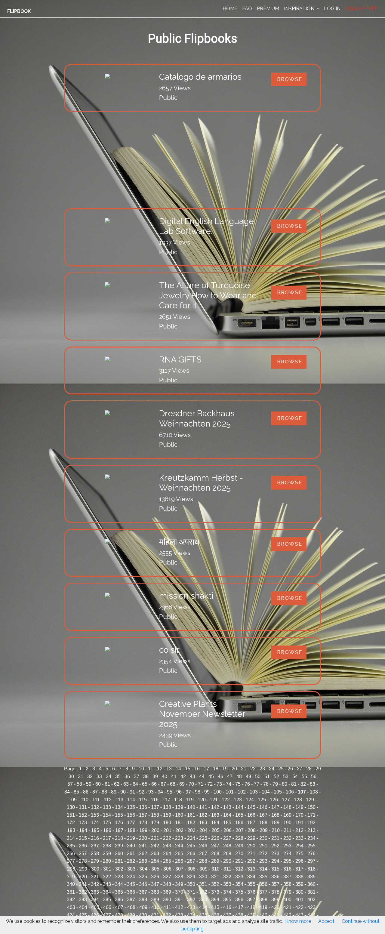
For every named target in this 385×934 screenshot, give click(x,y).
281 (119, 861)
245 (191, 845)
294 (275, 861)
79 (275, 784)
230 (263, 838)
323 (119, 876)
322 (107, 876)
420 (275, 907)
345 (131, 884)
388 (143, 899)
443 (299, 915)
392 (191, 899)
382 (71, 899)
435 (203, 915)
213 (311, 830)
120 (202, 799)
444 (311, 915)
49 (248, 776)
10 (141, 768)
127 (286, 799)
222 (167, 838)
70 (191, 784)
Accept (326, 921)
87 (95, 791)
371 (191, 892)
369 (167, 892)
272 (263, 853)
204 (203, 830)
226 (215, 838)
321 (95, 876)
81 (294, 784)
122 (226, 799)
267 (203, 853)
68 (172, 784)
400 (287, 899)
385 (107, 899)
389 (155, 899)
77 (256, 784)
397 (251, 899)
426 (95, 915)
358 (287, 884)
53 (285, 776)
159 (167, 815)
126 (274, 799)
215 (83, 838)
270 (239, 853)
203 (191, 830)
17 (206, 768)
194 (83, 830)
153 (95, 815)
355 (251, 884)
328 (179, 876)
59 (88, 784)
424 (71, 915)
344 (119, 884)
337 (287, 876)
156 (131, 815)
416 (227, 907)
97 (188, 791)
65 (144, 784)
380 (299, 892)
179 (155, 822)
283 (143, 861)
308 (191, 868)
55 (304, 776)
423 (311, 907)
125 (262, 799)
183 (203, 822)
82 (303, 784)
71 (200, 784)
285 (167, 861)
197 (119, 830)
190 (287, 822)
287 (191, 861)
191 (299, 822)
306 (167, 868)
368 (155, 892)
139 (179, 807)
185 (227, 822)
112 (108, 799)
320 (83, 876)
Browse (289, 79)
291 (239, 861)
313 (251, 868)
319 (71, 876)
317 (299, 868)
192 (311, 822)
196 (107, 830)
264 (167, 853)
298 (71, 868)
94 (160, 791)
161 (191, 815)
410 (155, 907)
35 (118, 776)
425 (83, 915)
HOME (230, 8)
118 (178, 799)
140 (191, 807)
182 (191, 822)
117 (166, 799)
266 (191, 853)
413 (191, 907)
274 (287, 853)
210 (276, 830)
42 (183, 776)
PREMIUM (268, 8)
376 (251, 892)
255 (311, 845)
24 (271, 768)
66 (154, 784)
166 (251, 815)
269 (227, 853)
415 (215, 907)
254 (299, 845)
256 (71, 853)
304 (143, 868)
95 (169, 791)
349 (179, 884)
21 (243, 768)
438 (239, 915)
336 (275, 876)
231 (275, 838)
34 (108, 776)
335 (263, 876)
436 (215, 915)
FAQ (247, 8)
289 (215, 861)
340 (71, 884)
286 (179, 861)
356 (263, 884)
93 (151, 791)
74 (228, 784)
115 (143, 799)
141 (203, 807)
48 (239, 776)
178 (143, 822)
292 (251, 861)
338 (299, 876)
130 (71, 807)
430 (143, 915)
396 (239, 899)
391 (179, 899)
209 (264, 830)
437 (227, 915)
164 (227, 815)
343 (107, 884)
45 (211, 776)
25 (281, 768)
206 (227, 830)
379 (287, 892)
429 (131, 915)
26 (290, 768)
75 (238, 784)
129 (310, 799)
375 (239, 892)
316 (287, 868)
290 (227, 861)
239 (119, 845)
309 (203, 868)
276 (311, 853)
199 (143, 830)
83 (312, 784)
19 (225, 768)
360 (311, 884)
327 (167, 876)
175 (107, 822)
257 (83, 853)
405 (95, 907)
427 (107, 915)
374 (227, 892)
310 (215, 868)
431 (155, 915)
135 (131, 807)
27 (299, 768)
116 (155, 799)
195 (95, 830)
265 (179, 853)
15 (187, 768)
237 (95, 845)
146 (263, 807)
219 (131, 838)
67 (163, 784)
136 (143, 807)
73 (219, 784)
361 (71, 892)
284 (155, 861)
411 (167, 907)
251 (263, 845)
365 (119, 892)
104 (266, 791)
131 (83, 807)
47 (230, 776)
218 (119, 838)
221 (155, 838)
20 (234, 768)
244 (179, 845)
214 (71, 838)
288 (203, 861)
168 (275, 815)
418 (251, 907)
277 (71, 861)
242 (155, 845)
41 (174, 776)
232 (287, 838)
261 (131, 853)
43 (192, 776)
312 (239, 868)
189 (275, 822)
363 (95, 892)
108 (314, 791)
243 (167, 845)
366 (131, 892)
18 (215, 768)
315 (275, 868)
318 (311, 868)
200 (155, 830)
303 (131, 868)
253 (287, 845)
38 (146, 776)
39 (155, 776)
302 (119, 868)
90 (123, 791)
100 (218, 791)
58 (79, 784)
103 (254, 791)
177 (131, 822)
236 (83, 845)
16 (197, 768)
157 (143, 815)
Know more (298, 921)
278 (83, 861)
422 (299, 907)
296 (299, 861)
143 (227, 807)
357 (275, 884)
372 (203, 892)
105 (278, 791)
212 (299, 830)
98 (197, 791)
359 (299, 884)
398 (263, 899)
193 (71, 830)
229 (251, 838)
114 (131, 799)
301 (107, 868)
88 (104, 791)
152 (83, 815)
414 (203, 907)
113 (119, 799)
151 (71, 815)
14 (178, 768)
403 (71, 907)
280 (107, 861)
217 (107, 838)
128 (298, 799)
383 (83, 899)
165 (239, 815)
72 (210, 784)
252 (275, 845)
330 (203, 876)
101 (230, 791)
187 (251, 822)
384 (95, 899)
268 (215, 853)
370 (179, 892)
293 (263, 861)
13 (169, 768)
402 (311, 899)
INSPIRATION (300, 8)
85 (76, 791)
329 (191, 876)
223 (179, 838)
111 (96, 799)
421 (287, 907)
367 (143, 892)
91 (132, 791)
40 (164, 776)
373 (215, 892)
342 (95, 884)
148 (287, 807)
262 (143, 853)
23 (262, 768)
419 (263, 907)
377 (263, 892)
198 (131, 830)
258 (95, 853)
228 (239, 838)
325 (143, 876)
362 (83, 892)
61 (107, 784)
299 (83, 868)
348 (167, 884)
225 (203, 838)
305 (155, 868)
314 (263, 868)
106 (290, 791)
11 (150, 768)
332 (227, 876)
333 (239, 876)
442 (287, 915)
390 (167, 899)
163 (215, 815)
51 (267, 776)
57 (70, 784)
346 (143, 884)
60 (98, 784)
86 (85, 791)
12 (159, 768)
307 (179, 868)
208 (252, 830)
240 (131, 845)
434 (191, 915)
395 (227, 899)
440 (263, 915)
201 (167, 830)
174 (95, 822)
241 (143, 845)
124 (250, 799)
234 (311, 838)
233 (299, 838)
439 (251, 915)
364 (107, 892)
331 (215, 876)
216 (95, 838)
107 (302, 791)
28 (309, 768)
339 (311, 876)
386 (119, 899)
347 (155, 884)
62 (116, 784)
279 (95, 861)
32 (90, 776)
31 (80, 776)
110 (84, 799)
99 (207, 791)
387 (131, 899)
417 (239, 907)
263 (155, 853)
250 (251, 845)
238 (107, 845)
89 (113, 791)
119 (190, 799)
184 (215, 822)
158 (155, 815)
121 (214, 799)
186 (239, 822)
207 (240, 830)
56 (313, 776)
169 (287, 815)
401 (299, 899)
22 (253, 768)
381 (311, 892)
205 (215, 830)
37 (136, 776)
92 (141, 791)
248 (227, 845)
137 (155, 807)
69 (182, 784)
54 (295, 776)
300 (95, 868)
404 (83, 907)
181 (179, 822)
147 (275, 807)
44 (202, 776)
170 (299, 815)
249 (239, 845)
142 (215, 807)
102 (242, 791)
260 (119, 853)
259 (107, 853)
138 (167, 807)
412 (179, 907)
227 (227, 838)
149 (299, 807)
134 (119, 807)
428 (119, 915)
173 (83, 822)
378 (275, 892)
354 (239, 884)
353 (227, 884)
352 (215, 884)
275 (299, 853)
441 (275, 915)
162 (203, 815)
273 (275, 853)
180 (167, 822)
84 (67, 791)
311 (227, 868)
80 (284, 784)
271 (251, 853)
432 (167, 915)
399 (275, 899)
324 (131, 876)
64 (135, 784)
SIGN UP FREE (361, 8)
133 (107, 807)
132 (95, 807)
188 (263, 822)
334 (251, 876)
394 (215, 899)
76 (247, 784)
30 (71, 776)
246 (203, 845)
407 (119, 907)
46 (220, 776)
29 (318, 768)
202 (179, 830)
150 (311, 807)
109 (73, 799)
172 (71, 822)
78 (266, 784)
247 (215, 845)
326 (155, 876)
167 (263, 815)
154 (107, 815)
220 (143, 838)
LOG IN (332, 8)
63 (126, 784)
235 (71, 845)
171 (311, 815)
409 (143, 907)
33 (99, 776)
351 (203, 884)
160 (179, 815)
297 (311, 861)
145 (251, 807)
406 (107, 907)
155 (119, 815)
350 (191, 884)
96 (179, 791)
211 (287, 830)
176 (119, 822)
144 (239, 807)
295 (287, 861)
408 (131, 907)
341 (83, 884)
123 (238, 799)
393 (203, 899)
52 (276, 776)
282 (131, 861)
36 (127, 776)
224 (191, 838)
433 (179, 915)
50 (257, 776)
